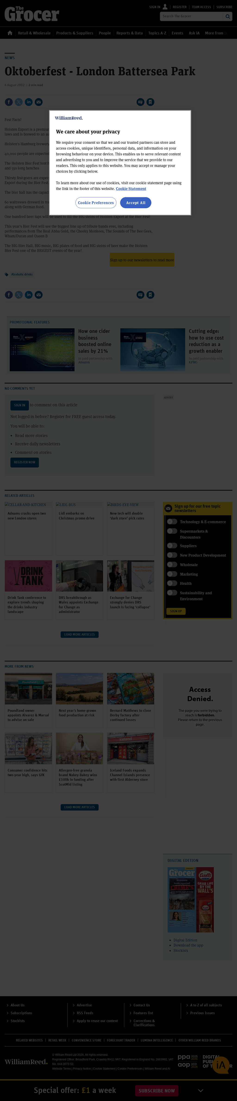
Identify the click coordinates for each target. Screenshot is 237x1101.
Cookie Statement (131, 188)
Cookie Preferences (96, 202)
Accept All (136, 202)
